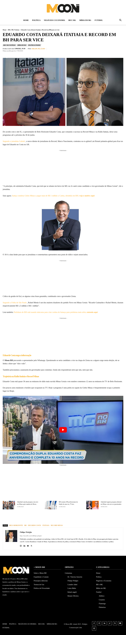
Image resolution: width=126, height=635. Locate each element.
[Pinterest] (72, 517)
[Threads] (94, 628)
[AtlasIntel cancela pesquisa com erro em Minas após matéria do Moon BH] (9, 505)
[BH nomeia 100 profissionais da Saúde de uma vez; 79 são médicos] (51, 505)
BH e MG (72, 20)
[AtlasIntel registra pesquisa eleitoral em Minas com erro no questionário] (92, 505)
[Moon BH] (63, 8)
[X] (66, 517)
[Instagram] (21, 545)
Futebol (99, 20)
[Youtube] (120, 623)
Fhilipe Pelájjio (38, 49)
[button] (120, 20)
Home (26, 20)
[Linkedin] (24, 545)
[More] (83, 517)
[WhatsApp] (77, 517)
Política (36, 20)
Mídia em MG (85, 20)
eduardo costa (34, 525)
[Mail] (28, 545)
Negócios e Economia (54, 20)
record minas (57, 525)
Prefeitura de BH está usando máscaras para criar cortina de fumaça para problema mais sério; (56, 312)
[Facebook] (60, 517)
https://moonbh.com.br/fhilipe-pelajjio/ (31, 536)
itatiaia (45, 525)
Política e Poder (34, 45)
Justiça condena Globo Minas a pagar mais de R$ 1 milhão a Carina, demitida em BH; (53, 196)
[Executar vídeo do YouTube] (63, 430)
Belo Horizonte (16, 525)
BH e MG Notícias (13, 30)
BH (25, 525)
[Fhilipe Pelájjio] (11, 538)
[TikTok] (110, 623)
